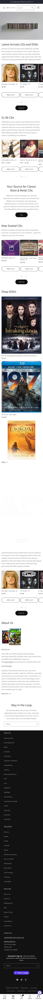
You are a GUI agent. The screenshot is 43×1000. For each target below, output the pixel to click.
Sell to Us (7, 894)
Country (6, 770)
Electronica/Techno (10, 774)
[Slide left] (17, 102)
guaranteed (9, 662)
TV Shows (7, 877)
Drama (6, 850)
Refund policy (24, 988)
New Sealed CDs (9, 743)
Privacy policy (33, 988)
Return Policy (8, 912)
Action (6, 836)
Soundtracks (8, 797)
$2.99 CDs (7, 815)
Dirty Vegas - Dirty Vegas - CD (9, 84)
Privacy (6, 917)
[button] (4, 8)
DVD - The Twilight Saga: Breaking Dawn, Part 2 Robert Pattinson (19, 355)
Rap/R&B (7, 792)
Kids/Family (8, 863)
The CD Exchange (14, 988)
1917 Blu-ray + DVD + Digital (9, 414)
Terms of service (11, 991)
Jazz (5, 783)
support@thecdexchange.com (14, 937)
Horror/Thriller (9, 859)
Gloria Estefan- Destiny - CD (9, 160)
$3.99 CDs (7, 819)
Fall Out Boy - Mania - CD (8, 258)
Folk (5, 779)
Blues (6, 747)
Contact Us (7, 926)
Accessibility (8, 921)
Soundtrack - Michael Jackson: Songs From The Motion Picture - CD (10, 518)
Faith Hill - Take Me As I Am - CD (28, 160)
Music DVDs (7, 868)
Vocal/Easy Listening (10, 801)
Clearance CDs (8, 738)
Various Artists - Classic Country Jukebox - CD (28, 258)
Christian (7, 752)
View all (21, 108)
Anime (6, 841)
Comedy (6, 845)
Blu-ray (6, 832)
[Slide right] (26, 102)
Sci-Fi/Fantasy (8, 872)
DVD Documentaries (10, 854)
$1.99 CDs (7, 810)
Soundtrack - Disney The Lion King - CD (28, 517)
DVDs (3, 462)
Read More (5, 694)
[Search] (32, 8)
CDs (21, 215)
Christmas (7, 756)
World (6, 806)
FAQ (5, 908)
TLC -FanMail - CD (25, 84)
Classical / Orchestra (10, 761)
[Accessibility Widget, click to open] (40, 993)
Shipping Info (8, 903)
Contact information (32, 991)
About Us (7, 899)
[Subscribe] (36, 724)
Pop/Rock (7, 788)
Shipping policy (21, 991)
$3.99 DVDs (7, 881)
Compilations (8, 765)
